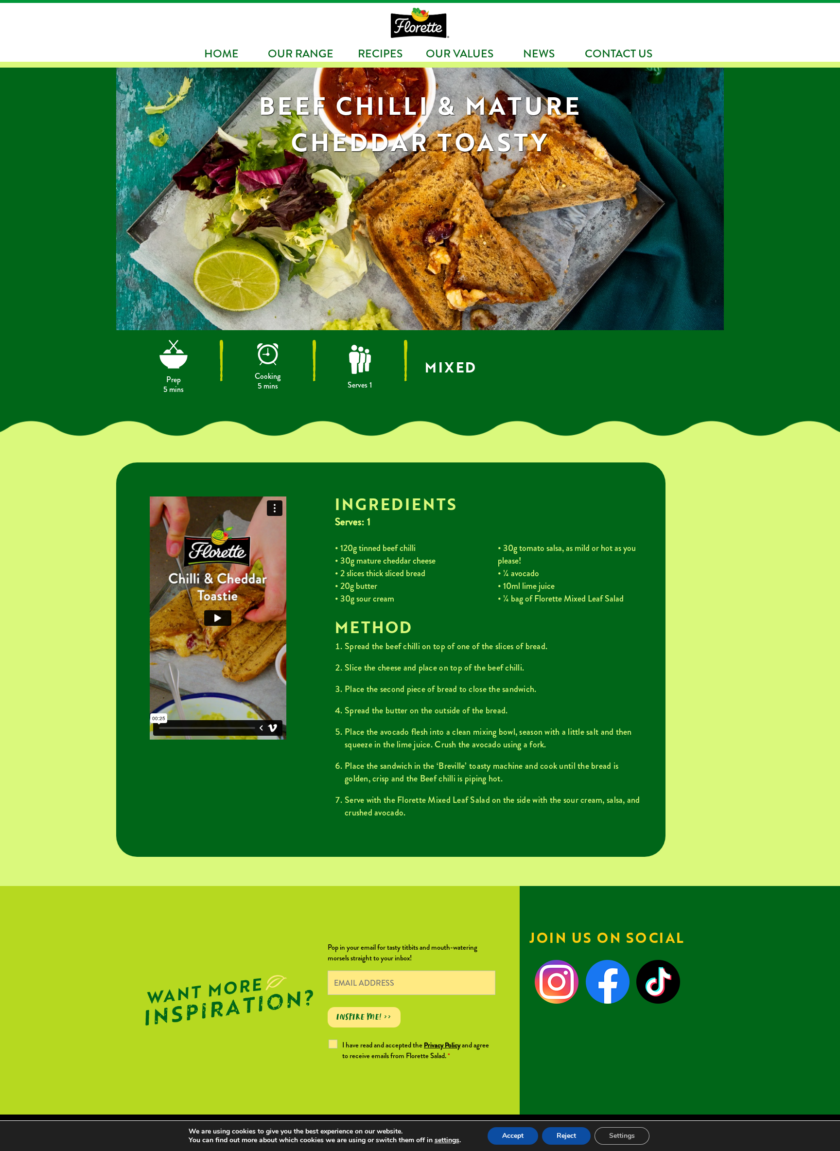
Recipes (380, 53)
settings (447, 1140)
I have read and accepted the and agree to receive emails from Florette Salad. (415, 1050)
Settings (622, 1135)
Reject (566, 1135)
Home (221, 53)
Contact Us (618, 53)
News (539, 53)
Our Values (459, 53)
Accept (513, 1135)
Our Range (300, 53)
